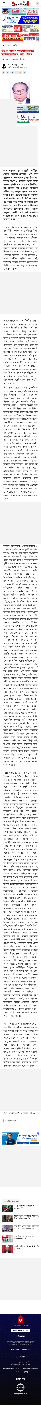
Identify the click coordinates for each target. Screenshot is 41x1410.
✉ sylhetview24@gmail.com (11, 1368)
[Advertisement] (20, 293)
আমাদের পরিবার (15, 1349)
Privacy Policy (26, 1349)
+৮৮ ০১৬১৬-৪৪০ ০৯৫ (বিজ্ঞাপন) (30, 1368)
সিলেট (8, 45)
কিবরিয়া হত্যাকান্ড (10, 1121)
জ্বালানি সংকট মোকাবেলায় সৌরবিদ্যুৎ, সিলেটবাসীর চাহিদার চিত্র (26, 1217)
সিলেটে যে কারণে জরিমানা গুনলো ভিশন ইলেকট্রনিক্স (25, 1237)
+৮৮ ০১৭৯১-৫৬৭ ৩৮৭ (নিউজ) (20, 1372)
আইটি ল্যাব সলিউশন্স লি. (20, 1394)
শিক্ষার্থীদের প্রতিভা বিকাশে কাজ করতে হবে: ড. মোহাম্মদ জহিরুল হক (26, 1227)
